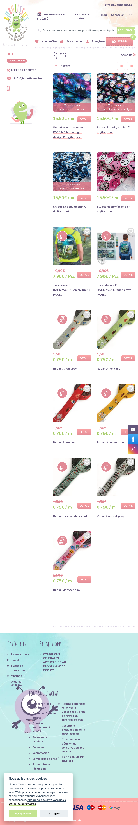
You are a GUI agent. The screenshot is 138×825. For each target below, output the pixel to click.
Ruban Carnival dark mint (70, 516)
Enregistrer (98, 41)
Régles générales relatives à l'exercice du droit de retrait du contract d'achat (73, 712)
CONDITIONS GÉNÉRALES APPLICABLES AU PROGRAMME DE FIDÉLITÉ (54, 662)
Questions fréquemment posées (41, 727)
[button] (82, 66)
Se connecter (74, 41)
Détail (84, 119)
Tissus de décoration (18, 668)
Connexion (118, 15)
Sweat (15, 660)
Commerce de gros (44, 759)
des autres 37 (16, 60)
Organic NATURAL (17, 683)
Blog (104, 15)
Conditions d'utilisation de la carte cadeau (73, 730)
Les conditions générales (41, 706)
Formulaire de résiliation (41, 766)
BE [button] (130, 14)
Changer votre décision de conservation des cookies (73, 745)
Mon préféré (49, 41)
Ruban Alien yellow (110, 442)
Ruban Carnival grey (110, 516)
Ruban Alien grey (65, 369)
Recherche (126, 30)
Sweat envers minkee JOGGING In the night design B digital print (68, 132)
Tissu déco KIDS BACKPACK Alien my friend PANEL (71, 290)
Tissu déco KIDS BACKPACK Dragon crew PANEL (114, 290)
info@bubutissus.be (119, 5)
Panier (122, 41)
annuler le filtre (23, 70)
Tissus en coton (21, 654)
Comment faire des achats (44, 715)
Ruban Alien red (64, 442)
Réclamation (40, 753)
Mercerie (16, 676)
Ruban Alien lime (108, 369)
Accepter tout (23, 813)
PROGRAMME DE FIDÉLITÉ (51, 17)
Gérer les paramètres (22, 803)
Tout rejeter (53, 813)
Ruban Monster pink (66, 590)
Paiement (38, 747)
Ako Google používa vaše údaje (46, 799)
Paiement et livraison (82, 16)
